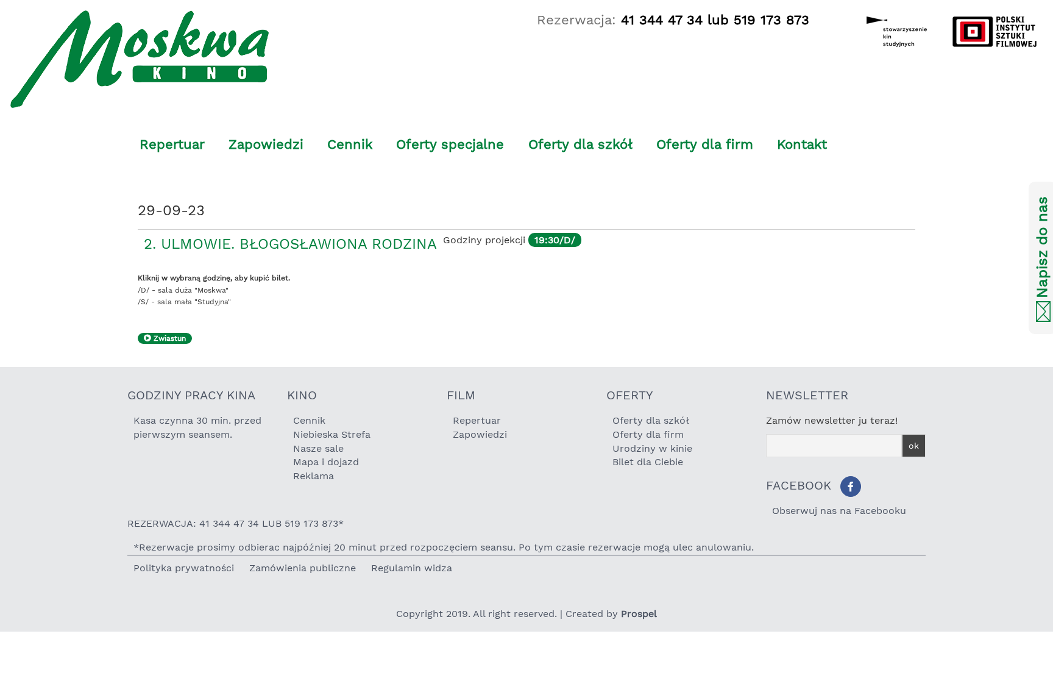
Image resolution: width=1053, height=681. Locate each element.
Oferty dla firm (704, 144)
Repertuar (172, 144)
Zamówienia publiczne (302, 568)
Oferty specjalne (450, 144)
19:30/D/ (554, 240)
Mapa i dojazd (326, 462)
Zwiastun (168, 338)
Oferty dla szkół (580, 144)
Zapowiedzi (266, 144)
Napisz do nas (1042, 248)
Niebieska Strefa (331, 434)
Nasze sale (318, 448)
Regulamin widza (411, 568)
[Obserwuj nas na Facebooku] (850, 486)
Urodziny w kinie (652, 448)
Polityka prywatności (183, 568)
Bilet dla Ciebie (647, 462)
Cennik (349, 144)
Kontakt (802, 144)
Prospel (639, 613)
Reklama (313, 476)
